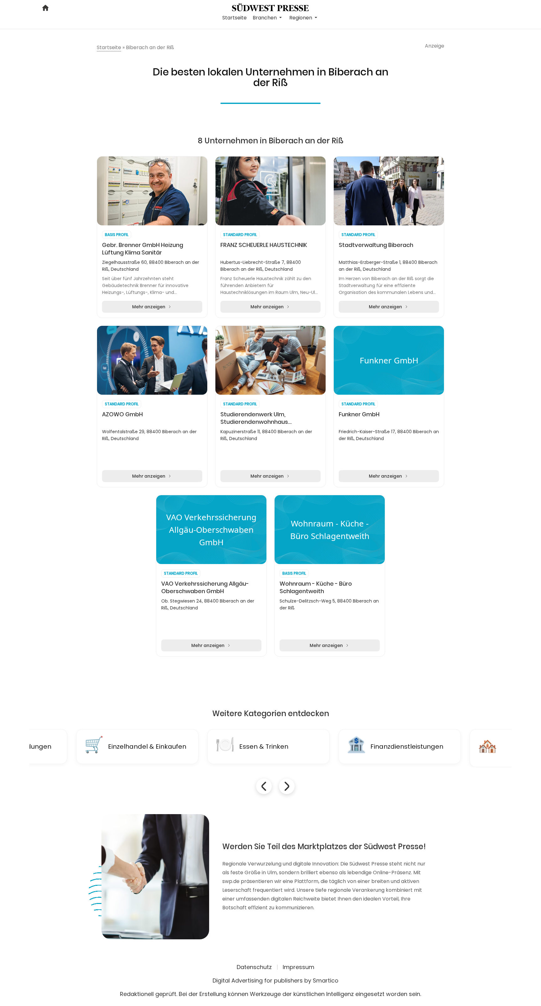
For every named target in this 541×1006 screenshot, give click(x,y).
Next (287, 786)
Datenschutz (254, 967)
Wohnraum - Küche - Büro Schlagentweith (316, 587)
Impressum (298, 967)
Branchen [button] (265, 17)
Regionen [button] (301, 17)
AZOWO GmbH (122, 414)
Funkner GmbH (359, 414)
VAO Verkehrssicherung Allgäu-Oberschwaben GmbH (205, 587)
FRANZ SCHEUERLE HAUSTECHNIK (263, 245)
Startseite (234, 17)
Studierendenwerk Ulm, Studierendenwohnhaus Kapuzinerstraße (254, 418)
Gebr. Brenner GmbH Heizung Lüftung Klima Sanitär (142, 248)
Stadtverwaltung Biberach (376, 245)
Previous (264, 786)
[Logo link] (270, 6)
